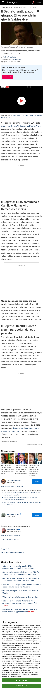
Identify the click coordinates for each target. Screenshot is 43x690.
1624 (3, 631)
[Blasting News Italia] (13, 2)
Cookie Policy (17, 676)
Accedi (39, 2)
